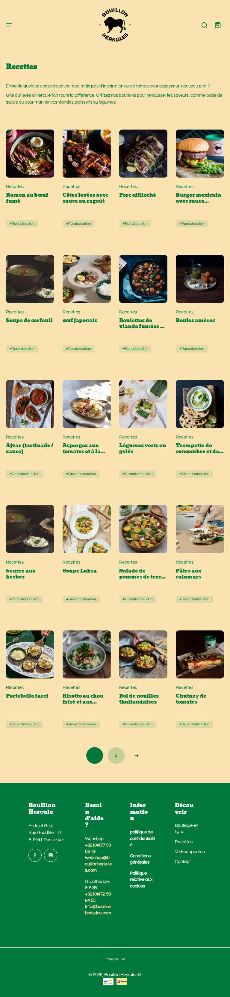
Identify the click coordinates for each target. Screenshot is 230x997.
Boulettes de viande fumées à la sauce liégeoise (142, 324)
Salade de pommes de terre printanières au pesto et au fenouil (141, 574)
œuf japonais (80, 321)
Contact (183, 861)
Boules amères (195, 321)
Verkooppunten (188, 851)
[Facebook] (35, 855)
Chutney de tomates (191, 699)
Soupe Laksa (80, 571)
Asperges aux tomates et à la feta (82, 449)
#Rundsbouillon (22, 224)
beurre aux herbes (20, 574)
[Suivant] (136, 755)
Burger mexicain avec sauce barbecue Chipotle (198, 198)
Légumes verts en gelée (142, 449)
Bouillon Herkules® (122, 974)
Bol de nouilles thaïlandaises (139, 699)
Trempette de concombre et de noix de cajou (197, 449)
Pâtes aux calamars (188, 574)
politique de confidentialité (142, 838)
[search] (204, 25)
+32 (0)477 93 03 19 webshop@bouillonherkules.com (98, 858)
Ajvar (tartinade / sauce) (29, 449)
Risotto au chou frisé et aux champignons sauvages (83, 699)
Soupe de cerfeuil (29, 321)
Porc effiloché (137, 195)
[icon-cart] (217, 25)
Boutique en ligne (186, 828)
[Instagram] (50, 855)
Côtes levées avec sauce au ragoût (85, 198)
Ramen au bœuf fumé (27, 198)
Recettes (184, 841)
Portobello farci (27, 696)
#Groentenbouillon (25, 474)
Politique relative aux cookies (141, 879)
